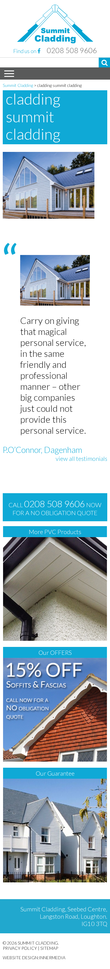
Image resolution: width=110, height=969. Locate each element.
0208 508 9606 (72, 50)
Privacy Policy (20, 948)
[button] (104, 62)
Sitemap (49, 948)
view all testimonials (81, 458)
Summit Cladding (18, 85)
